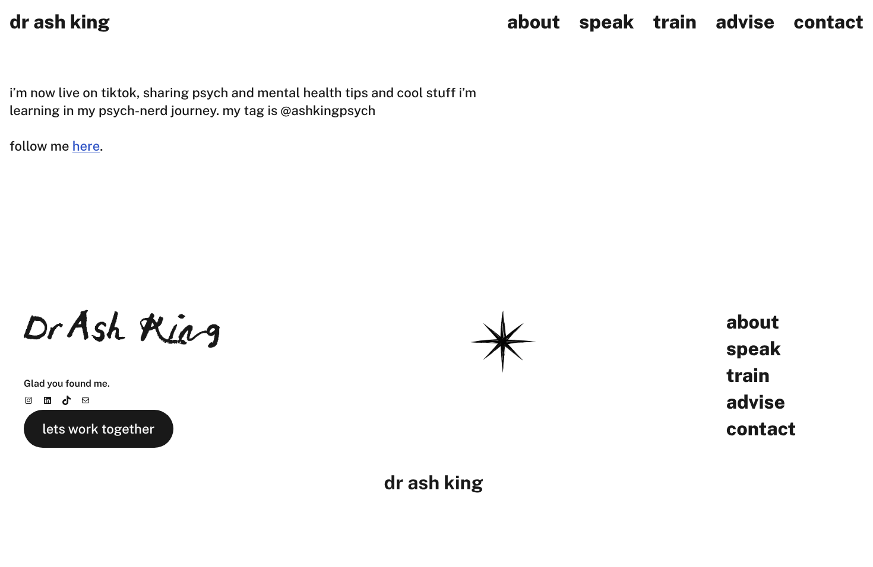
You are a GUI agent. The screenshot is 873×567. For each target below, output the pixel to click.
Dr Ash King (60, 22)
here (86, 146)
